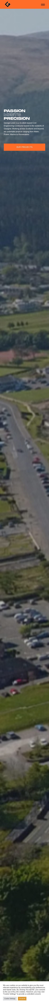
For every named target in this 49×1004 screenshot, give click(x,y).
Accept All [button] (22, 998)
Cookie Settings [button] (9, 998)
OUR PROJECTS (24, 147)
